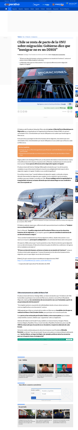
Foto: (20, 68)
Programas (55, 9)
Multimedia (48, 9)
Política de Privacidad (46, 400)
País (10, 9)
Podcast (43, 9)
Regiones (27, 9)
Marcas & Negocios (64, 9)
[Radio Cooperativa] (58, 4)
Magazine (14, 9)
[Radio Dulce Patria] (36, 4)
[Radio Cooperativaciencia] (45, 4)
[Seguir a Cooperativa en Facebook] (11, 1)
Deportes (21, 9)
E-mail (32, 393)
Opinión (37, 9)
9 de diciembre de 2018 (43, 264)
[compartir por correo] (68, 111)
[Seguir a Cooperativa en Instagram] (14, 1)
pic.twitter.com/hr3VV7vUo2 (42, 260)
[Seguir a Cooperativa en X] (12, 1)
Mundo (32, 9)
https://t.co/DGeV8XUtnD (26, 260)
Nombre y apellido (35, 390)
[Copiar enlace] (71, 111)
